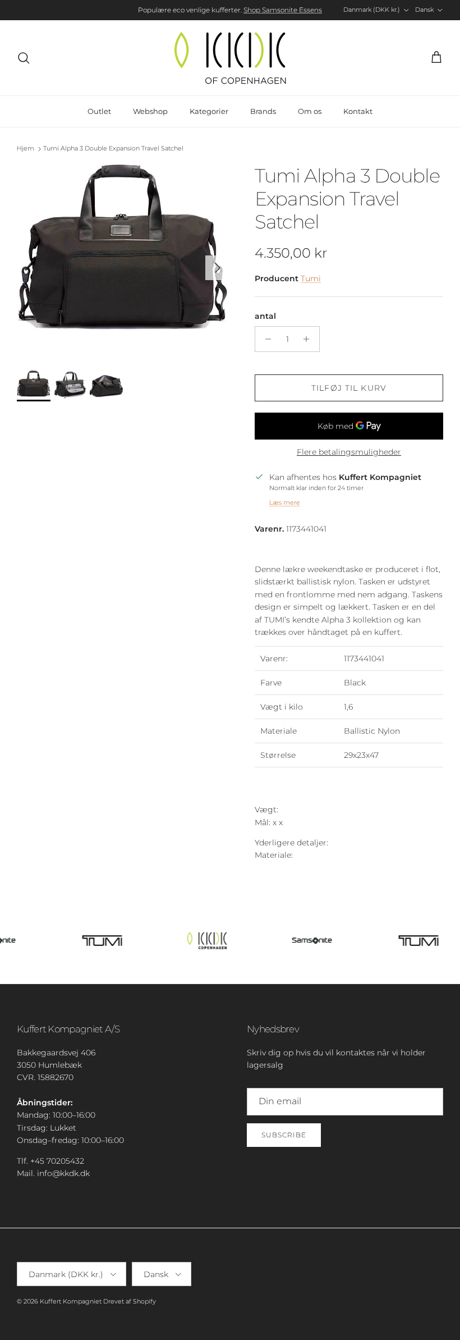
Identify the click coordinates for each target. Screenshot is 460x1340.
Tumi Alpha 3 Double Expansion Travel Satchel (113, 149)
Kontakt (357, 111)
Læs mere (284, 502)
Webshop (150, 111)
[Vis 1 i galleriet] (123, 261)
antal (265, 316)
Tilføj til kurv (349, 388)
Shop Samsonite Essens (282, 10)
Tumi (311, 278)
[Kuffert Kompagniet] (230, 57)
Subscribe (283, 1135)
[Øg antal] (309, 339)
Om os (309, 111)
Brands (263, 111)
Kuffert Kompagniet (71, 1301)
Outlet (99, 111)
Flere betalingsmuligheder (349, 452)
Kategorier (209, 111)
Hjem (25, 149)
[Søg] (23, 58)
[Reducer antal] (265, 339)
